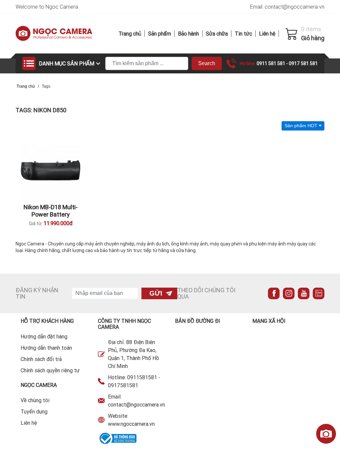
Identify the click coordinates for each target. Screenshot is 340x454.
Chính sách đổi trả (41, 359)
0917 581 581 (303, 63)
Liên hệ (267, 33)
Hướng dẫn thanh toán (46, 347)
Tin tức (243, 33)
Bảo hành (188, 33)
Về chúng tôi (35, 400)
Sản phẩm (159, 33)
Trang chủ (130, 33)
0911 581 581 (271, 63)
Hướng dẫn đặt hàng (44, 336)
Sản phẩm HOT (302, 125)
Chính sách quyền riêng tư (50, 370)
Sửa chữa (217, 33)
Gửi (155, 293)
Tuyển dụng (34, 411)
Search (206, 63)
